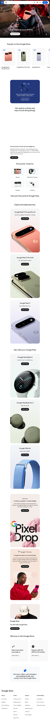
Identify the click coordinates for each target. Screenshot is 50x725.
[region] (25, 61)
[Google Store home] (6, 2)
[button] (34, 2)
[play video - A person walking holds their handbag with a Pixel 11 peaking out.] (46, 34)
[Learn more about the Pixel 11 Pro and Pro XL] (8, 61)
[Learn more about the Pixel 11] (39, 61)
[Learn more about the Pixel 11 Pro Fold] (23, 61)
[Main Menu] (2, 2)
